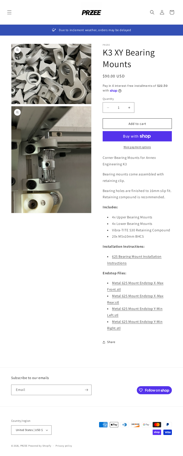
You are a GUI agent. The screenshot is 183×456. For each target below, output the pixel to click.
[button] (9, 12)
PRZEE (24, 445)
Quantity (108, 99)
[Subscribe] (86, 390)
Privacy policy (64, 445)
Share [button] (111, 342)
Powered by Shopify (39, 445)
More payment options (137, 147)
